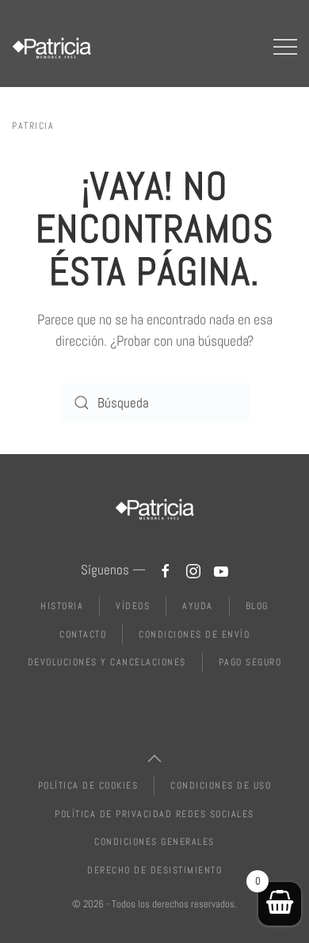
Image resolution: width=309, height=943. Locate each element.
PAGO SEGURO (250, 662)
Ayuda (197, 606)
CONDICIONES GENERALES (154, 841)
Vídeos (133, 606)
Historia (61, 606)
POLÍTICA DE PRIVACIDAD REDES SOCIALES (154, 814)
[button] (285, 47)
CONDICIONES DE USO (220, 785)
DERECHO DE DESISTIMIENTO (154, 870)
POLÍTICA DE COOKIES (88, 785)
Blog (257, 606)
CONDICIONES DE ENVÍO (194, 634)
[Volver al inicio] (51, 47)
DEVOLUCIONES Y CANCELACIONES (107, 662)
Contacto (82, 634)
